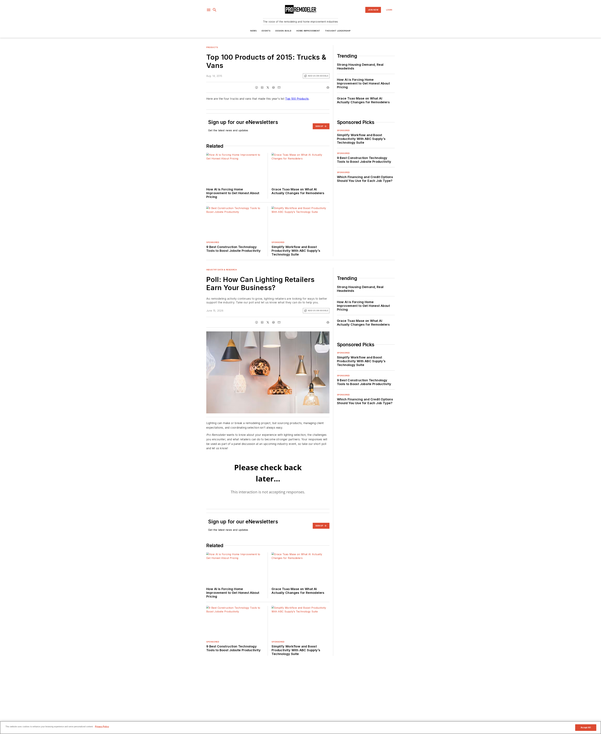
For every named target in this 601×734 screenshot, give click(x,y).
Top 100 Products (297, 98)
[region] (300, 727)
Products (212, 47)
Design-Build (283, 31)
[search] (214, 10)
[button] (208, 10)
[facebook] (256, 87)
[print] (327, 87)
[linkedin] (262, 87)
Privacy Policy (102, 726)
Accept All (586, 727)
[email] (279, 87)
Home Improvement (308, 31)
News (253, 31)
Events (266, 31)
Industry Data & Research (221, 270)
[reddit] (273, 87)
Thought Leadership (338, 31)
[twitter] (267, 87)
